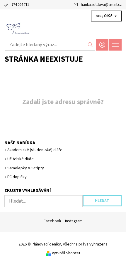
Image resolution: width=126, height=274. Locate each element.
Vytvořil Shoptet (66, 253)
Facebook (52, 221)
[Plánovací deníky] (63, 28)
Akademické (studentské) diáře (34, 150)
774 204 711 (20, 4)
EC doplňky (17, 177)
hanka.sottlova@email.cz (101, 4)
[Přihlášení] (102, 45)
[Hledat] (90, 45)
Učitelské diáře (20, 159)
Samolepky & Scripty (25, 168)
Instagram (74, 221)
